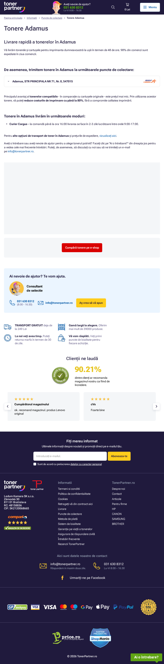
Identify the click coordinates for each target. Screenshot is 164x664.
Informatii (32, 18)
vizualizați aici (107, 135)
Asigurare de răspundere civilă (76, 534)
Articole (116, 499)
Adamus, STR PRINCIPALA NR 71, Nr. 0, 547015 (42, 81)
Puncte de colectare (51, 18)
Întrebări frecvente (69, 539)
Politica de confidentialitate (74, 493)
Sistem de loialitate (69, 523)
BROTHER (118, 523)
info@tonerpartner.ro (21, 151)
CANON (117, 513)
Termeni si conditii (69, 488)
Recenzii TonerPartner (71, 544)
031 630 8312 (73, 7)
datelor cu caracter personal (86, 464)
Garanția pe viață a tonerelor (75, 529)
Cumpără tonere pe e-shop (82, 247)
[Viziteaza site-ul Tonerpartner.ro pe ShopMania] (100, 638)
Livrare (62, 509)
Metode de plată (68, 518)
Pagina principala (13, 18)
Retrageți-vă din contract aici (75, 504)
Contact (117, 493)
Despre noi (118, 488)
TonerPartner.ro (123, 483)
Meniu (153, 7)
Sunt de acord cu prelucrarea (69, 464)
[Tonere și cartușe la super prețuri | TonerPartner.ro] (14, 7)
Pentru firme (119, 504)
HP (114, 509)
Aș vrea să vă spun (91, 302)
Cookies (63, 499)
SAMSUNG (118, 518)
